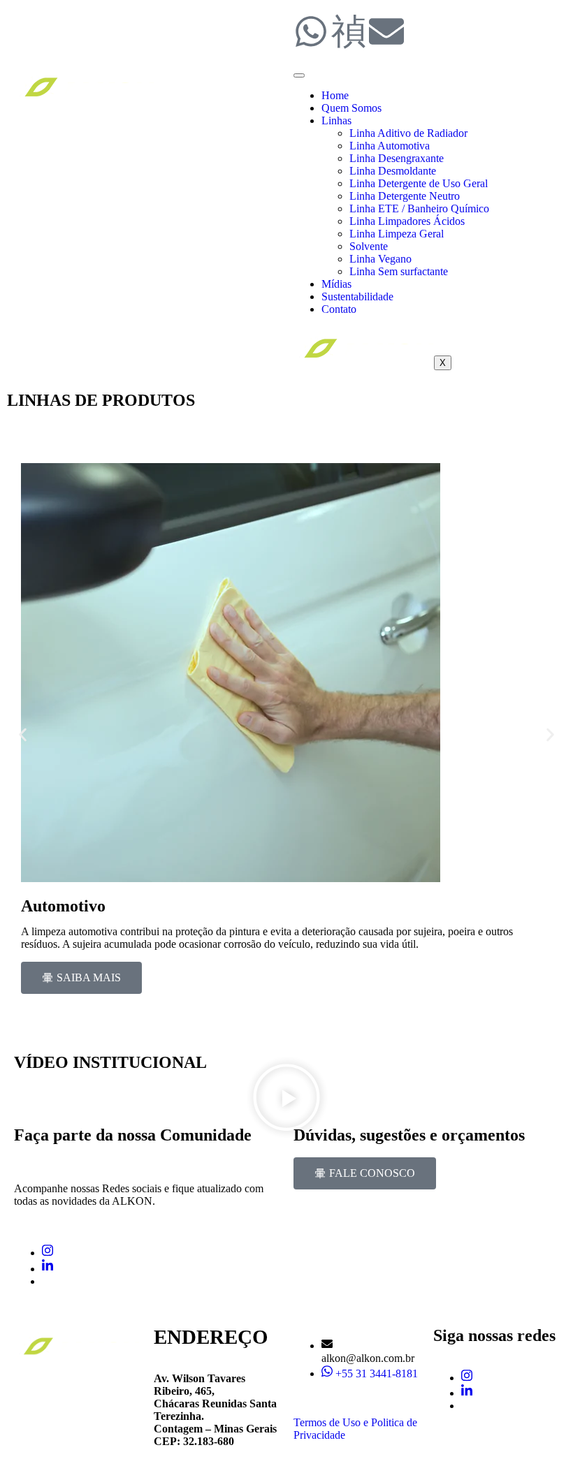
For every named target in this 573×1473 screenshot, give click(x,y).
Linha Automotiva (389, 146)
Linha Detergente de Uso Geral (418, 183)
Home (335, 95)
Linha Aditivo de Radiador (408, 133)
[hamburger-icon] (299, 75)
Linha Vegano (380, 259)
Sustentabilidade (357, 296)
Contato (338, 309)
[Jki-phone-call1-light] (348, 31)
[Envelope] (386, 31)
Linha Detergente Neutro (404, 196)
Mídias (336, 284)
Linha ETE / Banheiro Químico (419, 208)
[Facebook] (46, 1281)
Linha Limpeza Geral (396, 234)
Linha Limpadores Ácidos (407, 221)
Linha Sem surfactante (400, 271)
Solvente (368, 246)
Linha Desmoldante (392, 171)
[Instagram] (47, 1253)
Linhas (336, 120)
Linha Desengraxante (396, 158)
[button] (22, 735)
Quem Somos (351, 108)
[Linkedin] (47, 1269)
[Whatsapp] (310, 31)
